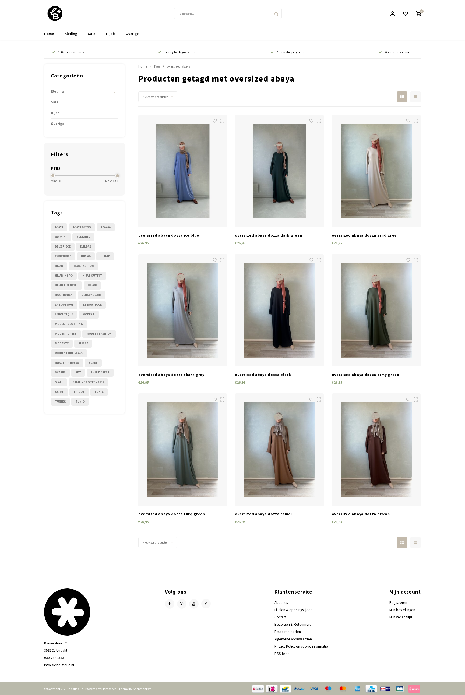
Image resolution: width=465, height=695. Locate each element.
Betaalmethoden (287, 631)
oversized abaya (179, 66)
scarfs (60, 372)
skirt (59, 392)
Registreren (398, 602)
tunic (99, 392)
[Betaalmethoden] (258, 688)
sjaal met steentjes (88, 382)
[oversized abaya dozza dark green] (279, 171)
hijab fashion (83, 266)
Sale (91, 33)
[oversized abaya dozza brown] (376, 449)
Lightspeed (109, 689)
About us (281, 602)
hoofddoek (63, 295)
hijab (59, 266)
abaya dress (82, 227)
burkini (61, 237)
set (78, 372)
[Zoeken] (276, 13)
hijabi (92, 285)
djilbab (85, 246)
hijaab (105, 256)
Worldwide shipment (399, 52)
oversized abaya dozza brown (361, 513)
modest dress (66, 334)
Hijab (110, 33)
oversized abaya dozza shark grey (171, 374)
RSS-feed (282, 653)
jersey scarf (91, 295)
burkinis (83, 237)
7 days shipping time (290, 52)
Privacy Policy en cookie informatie (301, 646)
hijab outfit (92, 275)
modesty (62, 343)
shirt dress (100, 372)
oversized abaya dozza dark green (268, 235)
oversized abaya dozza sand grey (364, 235)
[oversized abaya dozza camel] (279, 449)
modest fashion (99, 334)
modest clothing (69, 324)
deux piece (63, 246)
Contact (280, 617)
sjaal (59, 382)
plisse (83, 343)
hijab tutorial (66, 285)
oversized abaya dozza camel (263, 513)
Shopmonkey (142, 689)
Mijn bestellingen (402, 610)
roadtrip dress (67, 363)
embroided (63, 256)
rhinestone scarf (69, 353)
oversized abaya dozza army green (365, 374)
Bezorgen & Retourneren (293, 624)
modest (89, 314)
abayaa (106, 227)
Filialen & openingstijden (293, 610)
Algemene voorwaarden (293, 639)
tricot (79, 392)
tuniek (60, 401)
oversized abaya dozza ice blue (168, 235)
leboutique (64, 314)
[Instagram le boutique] (181, 604)
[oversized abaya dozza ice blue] (182, 171)
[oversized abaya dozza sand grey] (376, 171)
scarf (93, 363)
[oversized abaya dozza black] (279, 310)
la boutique (64, 304)
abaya (59, 227)
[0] (418, 13)
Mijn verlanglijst (400, 617)
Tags (157, 66)
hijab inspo (64, 275)
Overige (132, 33)
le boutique (92, 304)
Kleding (71, 33)
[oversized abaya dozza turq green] (182, 449)
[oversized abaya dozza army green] (376, 310)
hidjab (86, 256)
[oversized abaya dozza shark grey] (182, 310)
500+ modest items (71, 52)
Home (49, 33)
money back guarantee (180, 52)
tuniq (80, 401)
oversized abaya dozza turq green (171, 513)
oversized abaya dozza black (263, 374)
